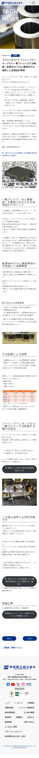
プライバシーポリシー (13, 731)
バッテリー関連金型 (26, 708)
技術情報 (8, 722)
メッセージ (18, 703)
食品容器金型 (10, 712)
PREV (9, 638)
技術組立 (8, 717)
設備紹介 (19, 717)
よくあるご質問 (11, 727)
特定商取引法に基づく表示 (15, 736)
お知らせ (30, 717)
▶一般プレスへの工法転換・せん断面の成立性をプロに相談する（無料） (19, 581)
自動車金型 (9, 708)
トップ (7, 703)
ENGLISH (19, 689)
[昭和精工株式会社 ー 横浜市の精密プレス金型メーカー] (12, 3)
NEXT (30, 638)
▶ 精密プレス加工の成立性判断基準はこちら (19, 469)
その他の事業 (29, 712)
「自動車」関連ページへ (12, 647)
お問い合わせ (29, 722)
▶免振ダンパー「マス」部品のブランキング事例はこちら (19, 614)
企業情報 (30, 703)
